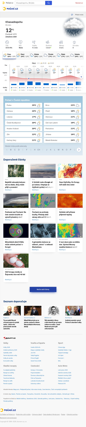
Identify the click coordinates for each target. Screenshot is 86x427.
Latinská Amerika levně (37, 381)
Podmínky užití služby (23, 414)
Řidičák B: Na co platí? (64, 378)
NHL (59, 361)
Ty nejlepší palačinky (9, 370)
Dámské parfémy (43, 398)
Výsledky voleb (7, 352)
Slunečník (37, 394)
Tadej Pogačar (35, 355)
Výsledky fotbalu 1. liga (64, 350)
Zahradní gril (66, 394)
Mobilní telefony (21, 398)
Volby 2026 (6, 347)
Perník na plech (7, 383)
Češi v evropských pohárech (59, 389)
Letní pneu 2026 (63, 370)
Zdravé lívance (7, 375)
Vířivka (72, 394)
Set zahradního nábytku (54, 394)
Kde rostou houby (36, 389)
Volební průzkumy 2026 (10, 350)
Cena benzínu (46, 389)
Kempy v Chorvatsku (37, 370)
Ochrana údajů (37, 414)
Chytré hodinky (74, 398)
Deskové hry (59, 398)
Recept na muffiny (8, 373)
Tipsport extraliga (63, 352)
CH (38, 150)
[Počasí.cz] (10, 8)
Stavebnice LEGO (32, 398)
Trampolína (30, 394)
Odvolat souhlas (72, 414)
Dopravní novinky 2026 (64, 375)
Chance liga (61, 347)
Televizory (67, 398)
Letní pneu (51, 398)
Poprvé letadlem (35, 373)
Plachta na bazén (21, 394)
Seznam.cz (79, 3)
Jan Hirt (33, 352)
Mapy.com (16, 389)
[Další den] (81, 77)
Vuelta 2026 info (35, 347)
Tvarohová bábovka (9, 378)
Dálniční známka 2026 (64, 373)
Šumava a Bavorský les (37, 375)
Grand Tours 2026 (36, 361)
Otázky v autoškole (63, 381)
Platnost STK (62, 383)
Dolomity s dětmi (36, 383)
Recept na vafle (7, 381)
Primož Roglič (35, 358)
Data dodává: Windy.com (51, 414)
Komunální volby (8, 361)
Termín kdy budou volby (10, 355)
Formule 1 (61, 358)
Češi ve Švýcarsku (36, 378)
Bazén (13, 394)
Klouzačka (44, 394)
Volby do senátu (8, 358)
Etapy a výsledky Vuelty (37, 350)
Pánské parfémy (8, 401)
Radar (63, 414)
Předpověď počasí (25, 389)
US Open (60, 355)
